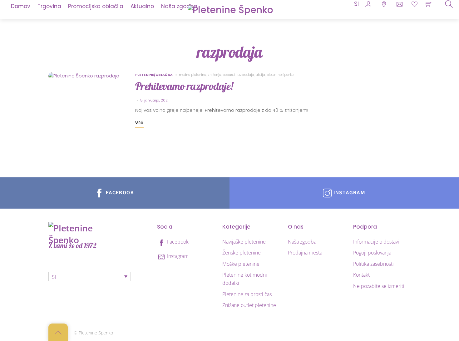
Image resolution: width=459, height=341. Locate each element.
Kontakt (361, 274)
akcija (260, 74)
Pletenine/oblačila (154, 74)
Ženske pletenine (241, 252)
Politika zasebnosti (373, 263)
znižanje (214, 74)
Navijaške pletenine (244, 241)
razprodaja (245, 74)
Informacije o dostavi (376, 241)
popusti (229, 74)
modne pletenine (192, 74)
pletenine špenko (280, 74)
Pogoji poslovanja (372, 252)
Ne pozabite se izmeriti (378, 286)
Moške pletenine (240, 263)
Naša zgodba (302, 241)
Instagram (177, 256)
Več (139, 123)
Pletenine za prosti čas (247, 294)
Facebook (177, 241)
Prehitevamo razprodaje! (184, 86)
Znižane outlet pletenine (249, 305)
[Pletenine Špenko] (230, 9)
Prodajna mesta (305, 252)
